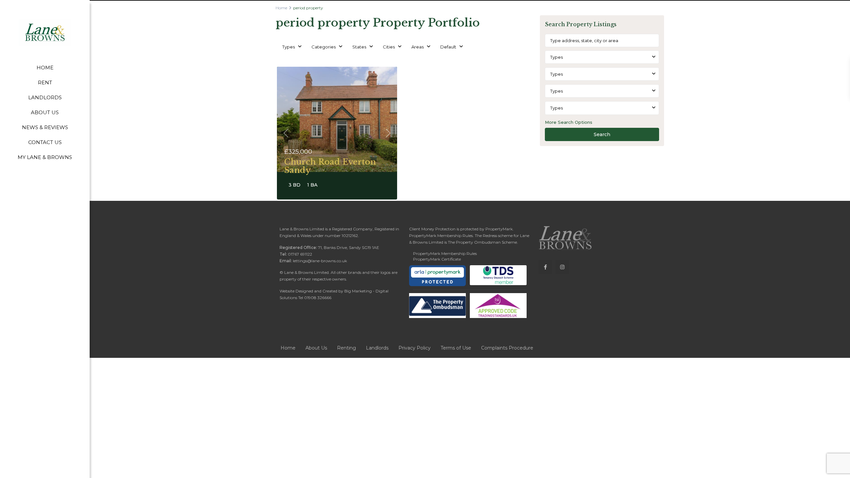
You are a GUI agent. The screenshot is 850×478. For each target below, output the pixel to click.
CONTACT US (45, 142)
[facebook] (545, 267)
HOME (45, 67)
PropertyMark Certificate (437, 259)
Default (448, 46)
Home (281, 7)
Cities (389, 46)
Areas (417, 46)
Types (288, 46)
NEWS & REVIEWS (45, 127)
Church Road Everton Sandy (330, 166)
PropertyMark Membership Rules (445, 253)
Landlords (377, 348)
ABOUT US (45, 112)
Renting (346, 348)
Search (602, 134)
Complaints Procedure (507, 348)
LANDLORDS (45, 97)
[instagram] (562, 267)
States (359, 46)
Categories (323, 46)
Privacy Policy (414, 348)
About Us (316, 348)
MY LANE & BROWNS (45, 157)
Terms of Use (456, 348)
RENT (45, 82)
